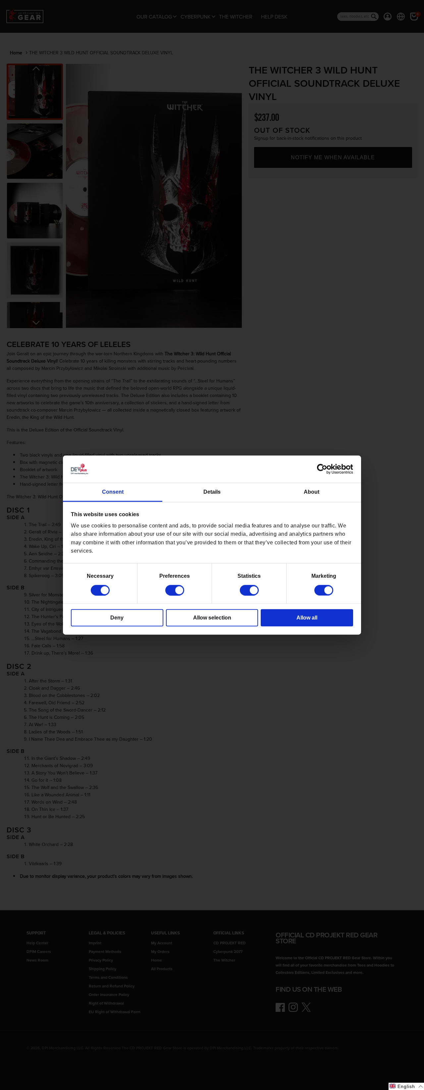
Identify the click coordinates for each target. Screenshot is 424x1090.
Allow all (306, 617)
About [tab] (311, 492)
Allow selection (212, 617)
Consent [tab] (113, 492)
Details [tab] (212, 492)
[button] (406, 1086)
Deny (117, 617)
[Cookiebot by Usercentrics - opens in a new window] (324, 469)
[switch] (174, 590)
